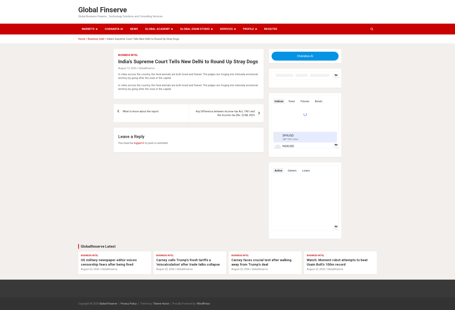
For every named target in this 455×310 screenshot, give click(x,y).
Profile (248, 29)
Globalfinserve (147, 68)
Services (226, 29)
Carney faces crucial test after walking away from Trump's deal (261, 262)
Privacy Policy (129, 303)
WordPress (203, 303)
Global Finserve (102, 10)
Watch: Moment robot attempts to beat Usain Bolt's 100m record (337, 262)
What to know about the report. (141, 111)
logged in (139, 143)
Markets (88, 29)
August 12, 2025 (127, 68)
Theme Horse (161, 303)
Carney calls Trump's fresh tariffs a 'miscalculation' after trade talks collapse (188, 262)
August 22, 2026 (90, 269)
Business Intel (128, 55)
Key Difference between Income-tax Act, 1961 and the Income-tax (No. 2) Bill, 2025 (225, 113)
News (134, 29)
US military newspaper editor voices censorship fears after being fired (109, 262)
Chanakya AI (114, 29)
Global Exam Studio (195, 29)
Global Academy (157, 29)
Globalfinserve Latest (98, 246)
